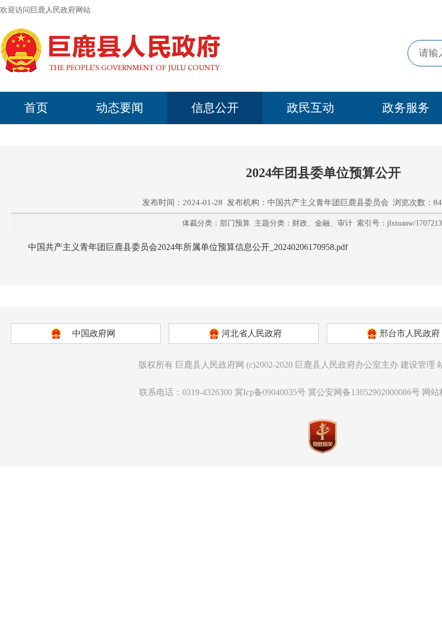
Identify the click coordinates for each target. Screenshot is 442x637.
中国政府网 (93, 333)
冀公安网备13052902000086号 (364, 392)
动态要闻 (119, 107)
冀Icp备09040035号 (270, 392)
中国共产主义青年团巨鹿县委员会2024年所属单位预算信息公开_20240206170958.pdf (188, 247)
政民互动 (310, 107)
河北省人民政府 (252, 333)
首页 (36, 107)
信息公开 (215, 107)
